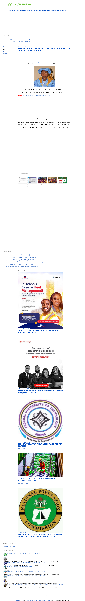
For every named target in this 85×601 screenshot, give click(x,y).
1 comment (23, 448)
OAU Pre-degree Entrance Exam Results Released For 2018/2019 (25, 580)
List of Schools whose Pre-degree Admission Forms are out (21, 256)
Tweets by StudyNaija (9, 546)
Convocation (6, 53)
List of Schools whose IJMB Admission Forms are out (20, 259)
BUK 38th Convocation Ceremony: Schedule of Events (36, 95)
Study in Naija (19, 4)
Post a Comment (24, 334)
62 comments (23, 538)
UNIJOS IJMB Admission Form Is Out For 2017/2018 (20, 567)
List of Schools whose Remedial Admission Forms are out (21, 257)
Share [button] (4, 46)
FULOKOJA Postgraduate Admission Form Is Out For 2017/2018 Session (26, 571)
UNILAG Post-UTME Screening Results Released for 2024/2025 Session (26, 575)
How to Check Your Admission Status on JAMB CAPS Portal (22, 40)
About (22, 600)
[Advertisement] (41, 20)
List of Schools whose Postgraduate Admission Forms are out (22, 266)
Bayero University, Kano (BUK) (37, 62)
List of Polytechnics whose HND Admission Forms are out (21, 264)
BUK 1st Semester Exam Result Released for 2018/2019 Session (24, 558)
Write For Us (50, 10)
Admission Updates (17, 10)
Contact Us (63, 10)
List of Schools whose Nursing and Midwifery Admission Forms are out (24, 254)
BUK (4, 51)
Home (9, 10)
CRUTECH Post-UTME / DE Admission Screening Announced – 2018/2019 (26, 562)
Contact (27, 600)
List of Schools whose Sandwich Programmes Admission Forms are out (24, 262)
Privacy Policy (34, 600)
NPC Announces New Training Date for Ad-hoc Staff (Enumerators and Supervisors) (40, 535)
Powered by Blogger (43, 595)
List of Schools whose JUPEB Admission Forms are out (20, 261)
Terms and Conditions (44, 600)
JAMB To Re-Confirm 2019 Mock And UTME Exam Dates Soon (23, 553)
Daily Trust (25, 132)
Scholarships (26, 10)
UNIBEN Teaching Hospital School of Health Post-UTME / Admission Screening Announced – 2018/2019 (36, 584)
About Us (56, 10)
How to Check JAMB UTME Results (16, 38)
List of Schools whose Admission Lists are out (18, 41)
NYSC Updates (42, 10)
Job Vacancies (34, 10)
